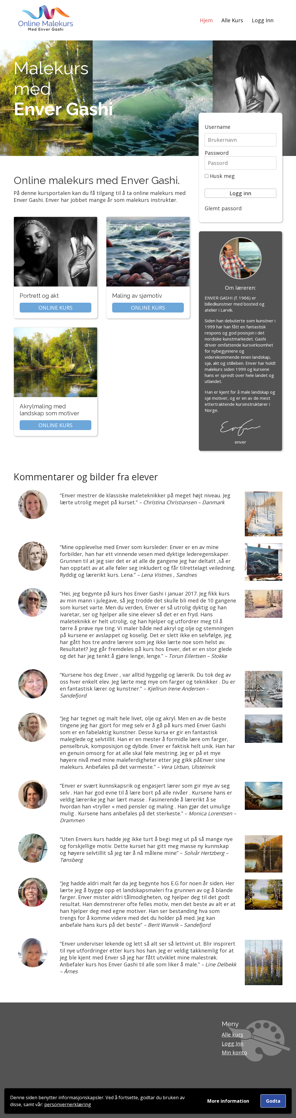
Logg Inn (262, 20)
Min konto (234, 1052)
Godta (273, 1101)
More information (228, 1101)
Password (217, 152)
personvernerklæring (67, 1104)
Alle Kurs (232, 20)
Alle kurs (232, 1034)
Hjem (206, 20)
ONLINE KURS (55, 307)
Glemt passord (223, 208)
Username (217, 126)
